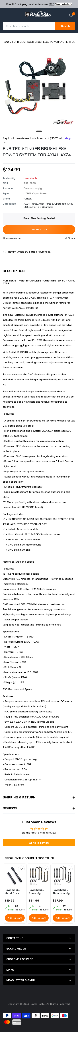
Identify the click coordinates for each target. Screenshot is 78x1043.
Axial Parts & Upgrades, (52, 203)
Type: (6, 193)
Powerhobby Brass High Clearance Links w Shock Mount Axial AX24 (38, 891)
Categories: (9, 203)
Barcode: (8, 188)
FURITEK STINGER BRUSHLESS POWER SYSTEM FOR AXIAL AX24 (37, 151)
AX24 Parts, (31, 203)
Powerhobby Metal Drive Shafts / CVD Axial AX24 (13, 891)
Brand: (6, 198)
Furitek (28, 198)
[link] (21, 869)
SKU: (5, 183)
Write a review (39, 842)
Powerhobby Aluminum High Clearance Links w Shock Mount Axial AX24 (62, 891)
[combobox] (29, 26)
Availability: (9, 178)
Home (6, 41)
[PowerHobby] (38, 15)
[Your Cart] (72, 15)
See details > (63, 4)
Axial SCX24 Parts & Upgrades (48, 205)
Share (71, 238)
